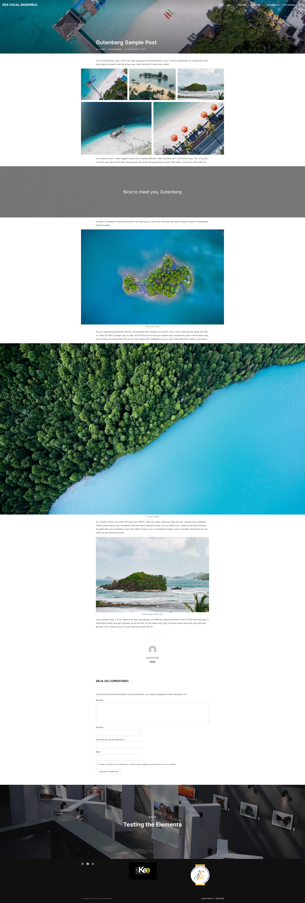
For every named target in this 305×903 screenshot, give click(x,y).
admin (102, 49)
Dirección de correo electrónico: (110, 739)
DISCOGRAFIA (273, 5)
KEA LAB (257, 5)
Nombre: (100, 727)
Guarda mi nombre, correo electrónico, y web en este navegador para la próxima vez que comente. (137, 764)
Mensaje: (100, 700)
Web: (98, 752)
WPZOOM (220, 898)
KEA (229, 5)
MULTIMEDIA (289, 5)
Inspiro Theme (206, 898)
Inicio (221, 5)
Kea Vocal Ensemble (19, 5)
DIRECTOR (242, 5)
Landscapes (116, 49)
